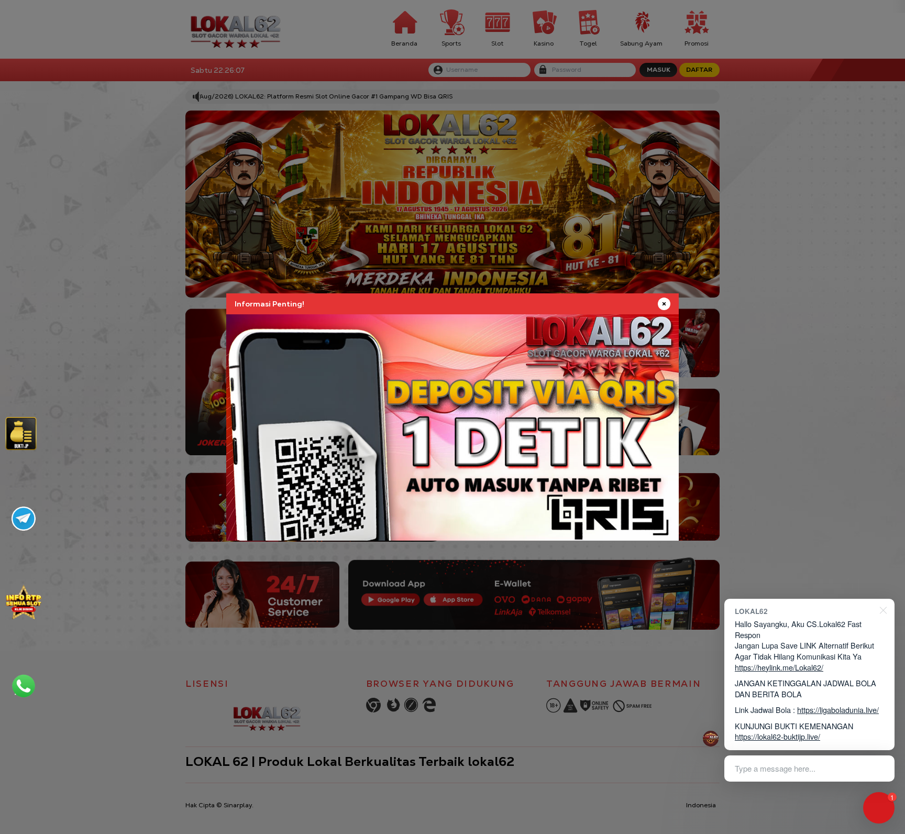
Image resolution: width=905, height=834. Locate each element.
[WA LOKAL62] (23, 685)
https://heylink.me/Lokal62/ (779, 667)
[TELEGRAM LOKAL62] (23, 518)
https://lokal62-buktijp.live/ (777, 736)
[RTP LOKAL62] (21, 433)
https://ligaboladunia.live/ (838, 709)
